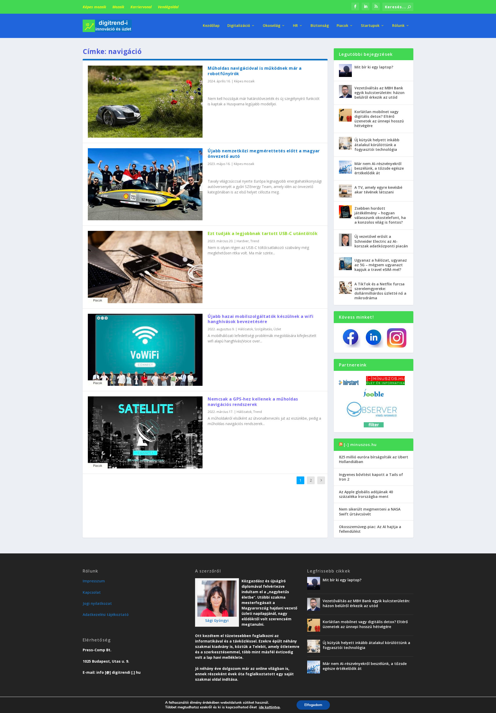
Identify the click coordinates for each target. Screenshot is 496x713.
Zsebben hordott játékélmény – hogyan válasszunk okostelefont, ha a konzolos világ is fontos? (380, 215)
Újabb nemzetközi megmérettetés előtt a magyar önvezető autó (264, 153)
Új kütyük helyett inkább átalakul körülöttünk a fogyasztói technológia (376, 144)
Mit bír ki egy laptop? (373, 67)
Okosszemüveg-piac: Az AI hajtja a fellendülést (370, 529)
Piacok (342, 25)
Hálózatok (245, 329)
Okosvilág (271, 25)
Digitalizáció (238, 25)
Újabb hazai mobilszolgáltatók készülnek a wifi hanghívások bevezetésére (260, 319)
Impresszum (94, 580)
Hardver (243, 241)
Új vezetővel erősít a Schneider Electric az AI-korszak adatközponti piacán (381, 241)
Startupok (370, 25)
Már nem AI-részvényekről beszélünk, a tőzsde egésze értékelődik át (379, 168)
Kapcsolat (92, 592)
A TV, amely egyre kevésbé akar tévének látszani (378, 189)
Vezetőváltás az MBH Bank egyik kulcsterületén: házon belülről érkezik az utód (379, 92)
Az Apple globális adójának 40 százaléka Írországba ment (366, 494)
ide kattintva (269, 707)
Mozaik (118, 6)
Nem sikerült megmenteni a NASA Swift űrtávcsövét (369, 511)
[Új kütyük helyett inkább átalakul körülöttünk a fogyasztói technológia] (345, 143)
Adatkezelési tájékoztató (106, 614)
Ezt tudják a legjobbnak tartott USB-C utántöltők (262, 233)
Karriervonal (141, 6)
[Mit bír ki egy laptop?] (345, 70)
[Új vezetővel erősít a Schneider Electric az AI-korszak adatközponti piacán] (345, 239)
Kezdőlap (211, 25)
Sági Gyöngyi (217, 620)
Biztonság (320, 25)
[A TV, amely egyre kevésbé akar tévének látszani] (345, 190)
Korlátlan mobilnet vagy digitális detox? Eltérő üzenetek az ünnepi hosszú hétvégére (379, 118)
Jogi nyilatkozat (97, 603)
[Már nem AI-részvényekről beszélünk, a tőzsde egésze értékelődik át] (345, 167)
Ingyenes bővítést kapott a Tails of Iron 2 (371, 477)
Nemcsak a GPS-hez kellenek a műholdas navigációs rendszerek (253, 401)
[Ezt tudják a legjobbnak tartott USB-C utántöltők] (145, 267)
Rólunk (398, 25)
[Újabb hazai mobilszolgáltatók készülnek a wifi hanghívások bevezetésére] (145, 350)
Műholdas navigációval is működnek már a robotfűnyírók (255, 70)
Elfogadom (313, 704)
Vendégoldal (168, 6)
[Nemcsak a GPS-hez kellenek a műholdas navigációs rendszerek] (145, 432)
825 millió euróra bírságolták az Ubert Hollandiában (373, 459)
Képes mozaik (94, 6)
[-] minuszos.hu (360, 444)
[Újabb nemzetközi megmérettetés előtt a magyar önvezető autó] (145, 184)
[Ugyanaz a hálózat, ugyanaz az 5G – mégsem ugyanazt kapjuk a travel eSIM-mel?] (345, 263)
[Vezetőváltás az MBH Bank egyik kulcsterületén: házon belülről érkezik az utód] (345, 91)
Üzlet (277, 329)
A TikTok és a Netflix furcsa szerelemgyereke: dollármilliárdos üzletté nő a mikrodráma (380, 291)
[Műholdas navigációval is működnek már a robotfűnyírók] (145, 102)
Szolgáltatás (263, 329)
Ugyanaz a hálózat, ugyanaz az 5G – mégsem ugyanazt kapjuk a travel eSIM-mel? (380, 265)
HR (295, 25)
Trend (254, 241)
